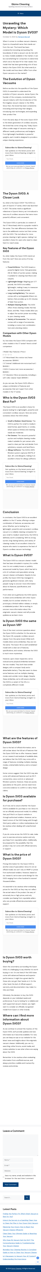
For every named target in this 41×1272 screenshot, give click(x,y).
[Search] (27, 1197)
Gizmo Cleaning (20, 4)
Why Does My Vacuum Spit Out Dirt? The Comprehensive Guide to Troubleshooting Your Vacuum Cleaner (19, 1243)
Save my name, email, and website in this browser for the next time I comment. (20, 1177)
